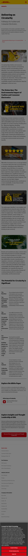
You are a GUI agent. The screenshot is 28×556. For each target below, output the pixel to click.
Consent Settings (14, 547)
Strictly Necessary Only (14, 551)
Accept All (14, 554)
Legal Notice (6, 545)
